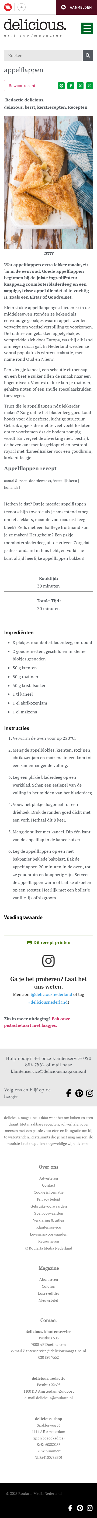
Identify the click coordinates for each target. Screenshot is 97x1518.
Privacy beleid (48, 1199)
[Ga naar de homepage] (35, 24)
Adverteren (48, 1178)
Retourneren (48, 1241)
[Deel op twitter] (80, 85)
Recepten (77, 107)
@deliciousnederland (51, 994)
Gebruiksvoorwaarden (48, 1206)
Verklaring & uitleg (48, 1220)
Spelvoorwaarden (48, 1213)
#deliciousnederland (48, 1002)
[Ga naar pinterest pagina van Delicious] (77, 1093)
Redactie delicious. (24, 100)
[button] (76, 7)
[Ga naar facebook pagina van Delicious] (66, 1093)
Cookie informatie (49, 1192)
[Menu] (87, 28)
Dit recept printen (51, 942)
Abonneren (48, 1279)
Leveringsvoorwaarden (48, 1234)
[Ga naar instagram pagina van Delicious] (87, 1093)
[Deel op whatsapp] (89, 85)
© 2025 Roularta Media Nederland (34, 1493)
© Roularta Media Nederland (48, 1248)
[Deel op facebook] (70, 85)
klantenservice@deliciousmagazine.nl (48, 1071)
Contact (48, 1185)
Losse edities (48, 1293)
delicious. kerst (19, 107)
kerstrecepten (51, 107)
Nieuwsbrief (48, 1300)
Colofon (48, 1286)
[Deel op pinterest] (61, 85)
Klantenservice (48, 1227)
